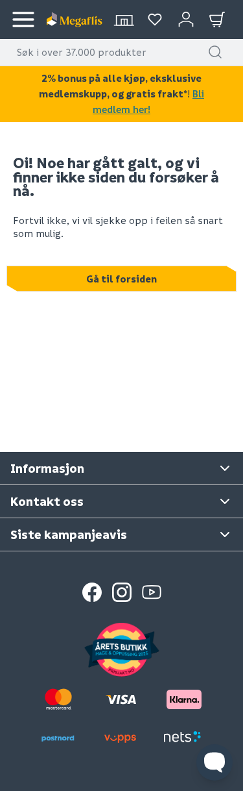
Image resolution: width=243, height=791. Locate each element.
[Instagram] (122, 592)
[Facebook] (92, 592)
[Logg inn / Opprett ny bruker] (186, 19)
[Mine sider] (154, 19)
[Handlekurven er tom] (217, 19)
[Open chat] (214, 762)
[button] (215, 52)
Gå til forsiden (121, 278)
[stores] (123, 19)
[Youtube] (151, 592)
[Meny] (23, 19)
